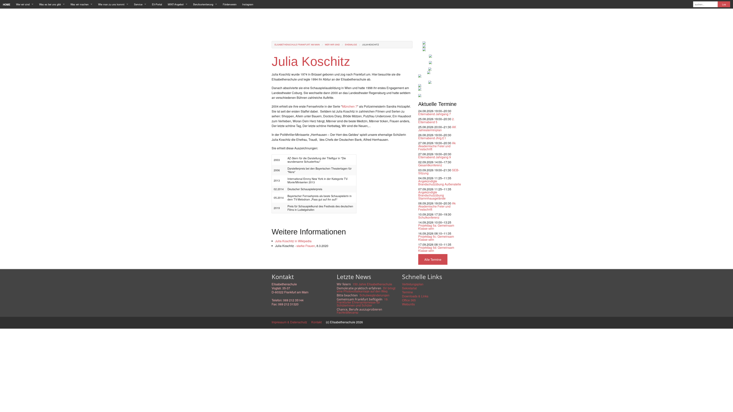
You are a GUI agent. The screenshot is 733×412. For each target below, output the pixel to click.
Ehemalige (351, 44)
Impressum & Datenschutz (289, 322)
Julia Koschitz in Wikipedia (293, 241)
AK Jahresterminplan (437, 128)
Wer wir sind (23, 4)
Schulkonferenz (428, 217)
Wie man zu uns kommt (111, 4)
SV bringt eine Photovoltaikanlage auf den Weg (366, 289)
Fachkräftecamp (347, 312)
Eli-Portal (157, 4)
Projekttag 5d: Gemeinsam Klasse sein (436, 249)
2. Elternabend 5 (436, 120)
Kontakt (316, 322)
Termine (407, 292)
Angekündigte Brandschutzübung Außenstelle (439, 182)
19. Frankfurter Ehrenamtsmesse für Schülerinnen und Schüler (362, 302)
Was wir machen (79, 4)
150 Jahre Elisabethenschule (372, 284)
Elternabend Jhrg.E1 (432, 138)
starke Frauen (305, 246)
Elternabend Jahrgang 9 (434, 157)
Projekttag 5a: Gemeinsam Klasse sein (436, 227)
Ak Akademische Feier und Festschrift (437, 146)
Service (138, 4)
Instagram (247, 4)
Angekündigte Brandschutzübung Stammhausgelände (432, 195)
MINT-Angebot (176, 4)
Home (6, 4)
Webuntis (408, 304)
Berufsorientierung (203, 4)
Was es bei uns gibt (50, 4)
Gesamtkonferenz (430, 165)
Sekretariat (409, 288)
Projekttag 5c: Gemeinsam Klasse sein (436, 238)
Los (724, 4)
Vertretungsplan (412, 284)
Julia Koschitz (370, 44)
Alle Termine (432, 259)
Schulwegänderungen (374, 295)
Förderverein (230, 4)
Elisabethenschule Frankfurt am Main (297, 44)
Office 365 (409, 300)
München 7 (349, 106)
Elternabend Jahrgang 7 (434, 114)
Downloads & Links (415, 296)
